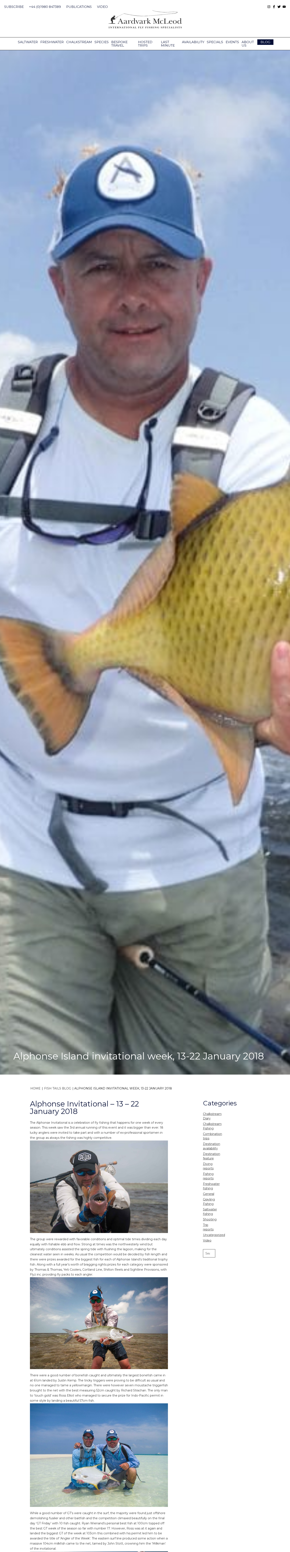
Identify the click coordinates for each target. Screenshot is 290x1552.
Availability (193, 42)
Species (101, 42)
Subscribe (14, 7)
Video (102, 7)
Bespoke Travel (119, 43)
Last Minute (168, 43)
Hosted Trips (145, 43)
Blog (265, 42)
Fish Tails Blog (57, 1088)
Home (35, 1088)
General (208, 1194)
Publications (79, 7)
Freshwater (52, 42)
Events (232, 42)
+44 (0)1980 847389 (45, 7)
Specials (215, 42)
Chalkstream (79, 42)
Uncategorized (214, 1235)
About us (248, 43)
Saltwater (28, 42)
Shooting (210, 1219)
